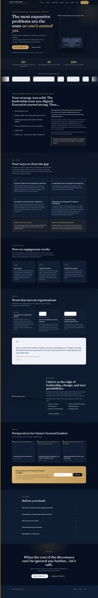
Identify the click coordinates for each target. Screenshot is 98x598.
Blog (77, 2)
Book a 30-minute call (20, 47)
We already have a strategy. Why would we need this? (37, 509)
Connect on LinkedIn (54, 408)
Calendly (80, 584)
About (67, 2)
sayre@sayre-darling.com (58, 571)
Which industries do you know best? (32, 522)
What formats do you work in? (30, 516)
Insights (72, 2)
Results (62, 2)
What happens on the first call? (30, 528)
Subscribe (77, 469)
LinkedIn (75, 584)
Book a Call (84, 2)
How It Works (55, 2)
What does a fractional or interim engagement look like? (37, 502)
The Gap (41, 2)
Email (85, 584)
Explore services (36, 47)
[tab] (16, 354)
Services (48, 2)
